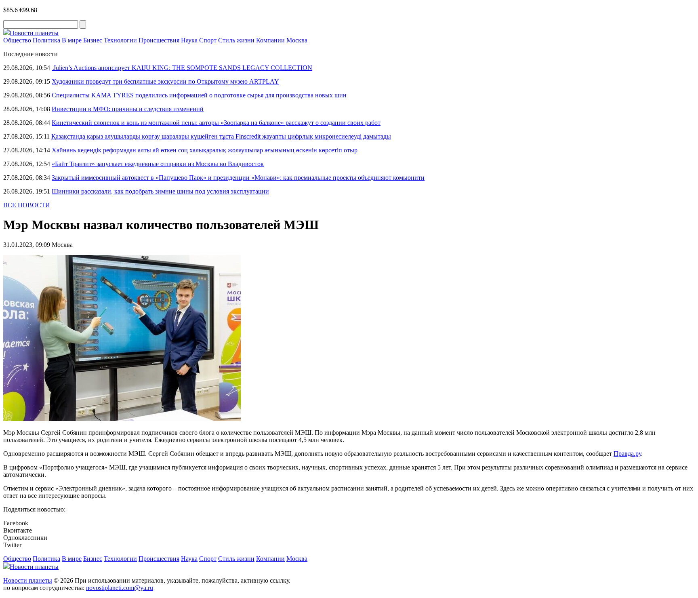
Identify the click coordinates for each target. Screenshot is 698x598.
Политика (46, 40)
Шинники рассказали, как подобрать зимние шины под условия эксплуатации (160, 191)
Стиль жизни (236, 40)
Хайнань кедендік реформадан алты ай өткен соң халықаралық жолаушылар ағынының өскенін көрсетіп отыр (204, 150)
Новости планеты (27, 580)
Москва (296, 40)
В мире (72, 40)
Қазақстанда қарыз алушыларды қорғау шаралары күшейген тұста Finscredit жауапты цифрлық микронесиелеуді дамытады (221, 136)
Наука (189, 40)
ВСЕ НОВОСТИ (26, 205)
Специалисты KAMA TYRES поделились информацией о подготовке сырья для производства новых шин (199, 95)
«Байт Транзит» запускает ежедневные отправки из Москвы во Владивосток (158, 163)
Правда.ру (627, 453)
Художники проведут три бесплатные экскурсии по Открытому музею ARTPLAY (165, 81)
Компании (270, 40)
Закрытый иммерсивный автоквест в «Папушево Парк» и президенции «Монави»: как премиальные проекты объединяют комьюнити (238, 177)
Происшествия (159, 40)
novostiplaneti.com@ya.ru (119, 587)
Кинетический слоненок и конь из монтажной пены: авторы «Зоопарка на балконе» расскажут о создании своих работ (216, 122)
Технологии (120, 40)
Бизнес (92, 40)
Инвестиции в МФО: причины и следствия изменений (128, 108)
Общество (17, 40)
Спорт (208, 40)
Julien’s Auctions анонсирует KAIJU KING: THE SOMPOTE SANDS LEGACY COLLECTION (182, 67)
